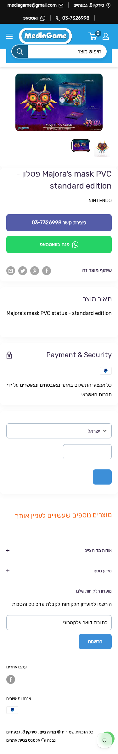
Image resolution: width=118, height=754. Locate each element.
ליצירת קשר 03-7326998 (59, 223)
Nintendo (100, 200)
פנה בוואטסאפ (55, 244)
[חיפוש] (20, 51)
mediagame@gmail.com (32, 5)
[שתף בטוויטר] (22, 270)
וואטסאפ (30, 18)
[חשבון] (106, 36)
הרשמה (95, 641)
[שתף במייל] (10, 270)
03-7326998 (75, 18)
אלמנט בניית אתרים (23, 740)
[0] (93, 36)
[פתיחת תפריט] (9, 36)
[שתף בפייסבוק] (46, 270)
